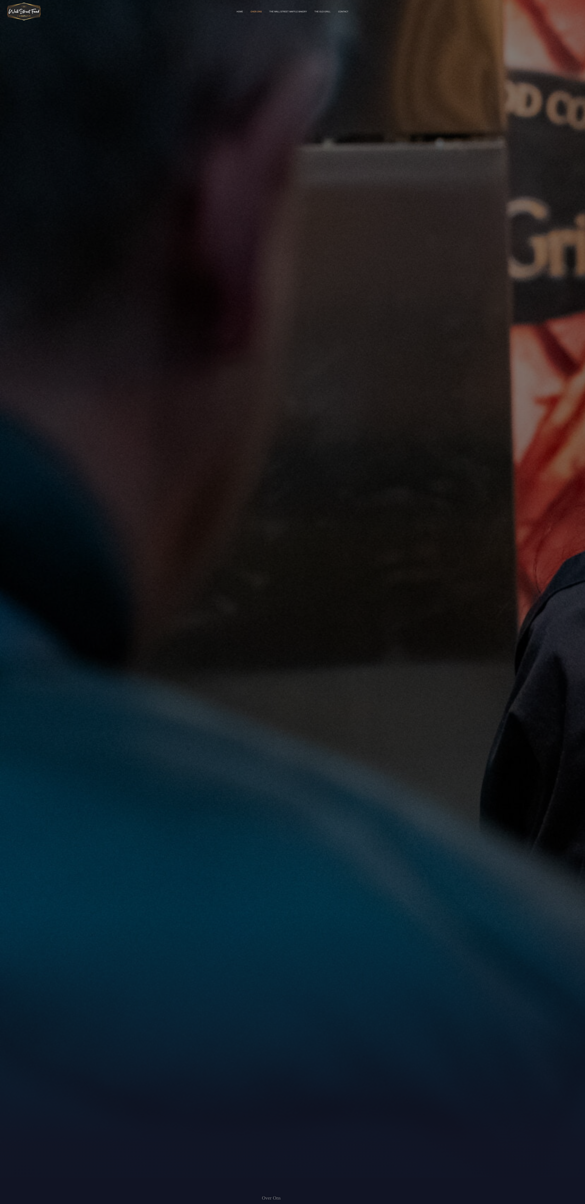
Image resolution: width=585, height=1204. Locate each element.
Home (240, 11)
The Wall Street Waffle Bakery (288, 11)
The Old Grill (322, 11)
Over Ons (256, 11)
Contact (343, 11)
